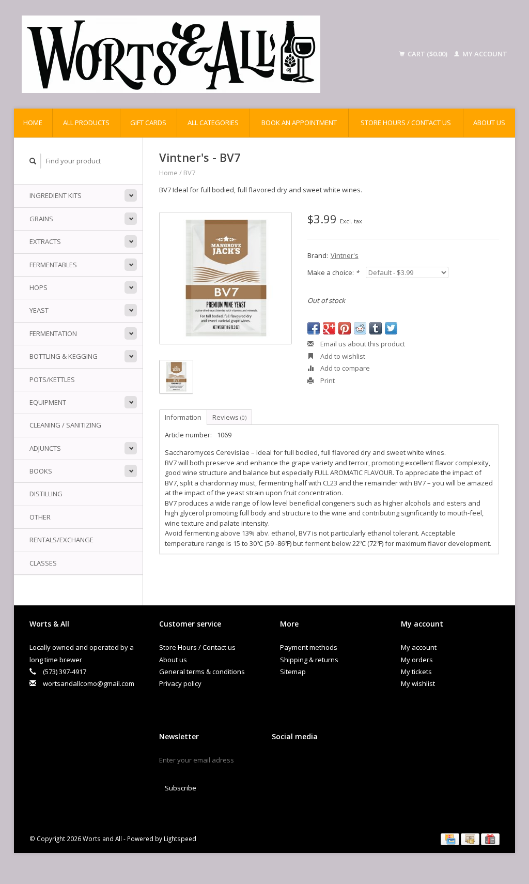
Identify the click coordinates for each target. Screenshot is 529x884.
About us (489, 122)
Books (40, 471)
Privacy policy (180, 683)
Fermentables (53, 264)
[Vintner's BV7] (225, 278)
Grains (41, 218)
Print (327, 380)
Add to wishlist (342, 356)
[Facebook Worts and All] (280, 762)
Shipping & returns (309, 659)
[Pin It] (344, 328)
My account (484, 53)
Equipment (47, 402)
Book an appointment (299, 122)
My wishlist (418, 683)
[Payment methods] (451, 838)
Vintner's (345, 255)
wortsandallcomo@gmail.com (88, 683)
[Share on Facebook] (313, 328)
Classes (43, 563)
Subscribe (180, 787)
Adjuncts (45, 448)
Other (40, 517)
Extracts (45, 241)
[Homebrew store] (200, 54)
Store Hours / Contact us (406, 122)
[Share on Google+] (329, 328)
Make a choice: (333, 272)
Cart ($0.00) (427, 53)
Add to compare (344, 368)
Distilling (46, 493)
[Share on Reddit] (360, 328)
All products (86, 122)
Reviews (229, 417)
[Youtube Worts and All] (316, 762)
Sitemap (293, 671)
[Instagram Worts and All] (334, 762)
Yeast (39, 310)
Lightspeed (180, 838)
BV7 (189, 172)
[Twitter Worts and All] (298, 762)
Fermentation (53, 333)
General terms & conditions (202, 671)
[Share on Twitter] (391, 328)
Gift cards (148, 122)
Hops (38, 287)
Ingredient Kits (55, 195)
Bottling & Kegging (63, 356)
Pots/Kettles (52, 379)
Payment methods (308, 647)
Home (32, 122)
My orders (417, 659)
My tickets (416, 671)
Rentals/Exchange (61, 539)
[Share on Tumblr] (375, 328)
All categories (213, 122)
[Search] (33, 161)
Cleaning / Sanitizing (65, 425)
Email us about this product (362, 343)
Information (183, 417)
